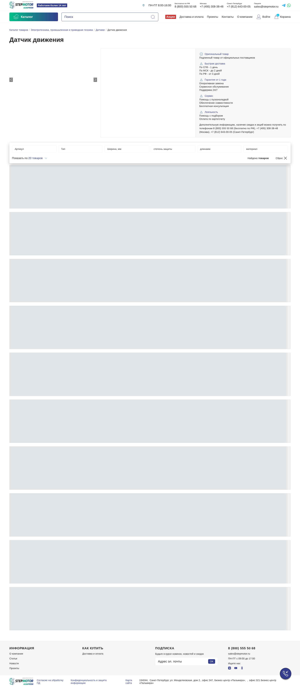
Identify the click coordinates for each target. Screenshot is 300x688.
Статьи (13, 658)
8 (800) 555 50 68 (185, 6)
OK (211, 661)
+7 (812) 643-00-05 (239, 6)
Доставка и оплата (191, 16)
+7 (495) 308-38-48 (211, 6)
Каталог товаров (18, 29)
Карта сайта (129, 681)
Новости (14, 663)
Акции (170, 16)
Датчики (100, 29)
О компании (244, 16)
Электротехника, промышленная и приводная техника (62, 29)
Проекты (212, 16)
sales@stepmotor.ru (266, 6)
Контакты (228, 16)
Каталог (27, 17)
